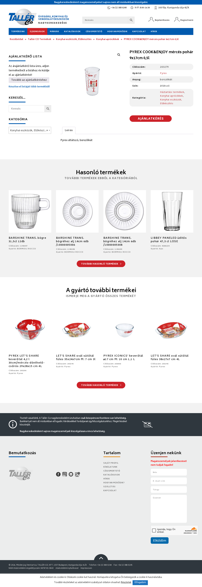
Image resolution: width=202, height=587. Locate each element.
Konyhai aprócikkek (107, 39)
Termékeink (18, 31)
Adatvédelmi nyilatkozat (67, 568)
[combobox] (30, 130)
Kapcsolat (139, 31)
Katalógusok (72, 31)
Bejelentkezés (162, 20)
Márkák (54, 31)
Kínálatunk (110, 467)
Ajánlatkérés (151, 118)
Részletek (126, 582)
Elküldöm (159, 541)
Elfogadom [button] (140, 582)
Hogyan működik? (114, 482)
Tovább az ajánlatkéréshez (29, 80)
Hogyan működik (117, 31)
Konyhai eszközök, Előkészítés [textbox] (29, 130)
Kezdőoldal (16, 39)
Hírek (154, 31)
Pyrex (163, 73)
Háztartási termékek (172, 91)
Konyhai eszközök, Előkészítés (74, 39)
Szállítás (109, 486)
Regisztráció (186, 20)
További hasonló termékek (100, 264)
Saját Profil (111, 463)
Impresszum (86, 568)
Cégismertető (94, 31)
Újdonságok (37, 31)
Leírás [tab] (69, 130)
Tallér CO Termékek (39, 39)
